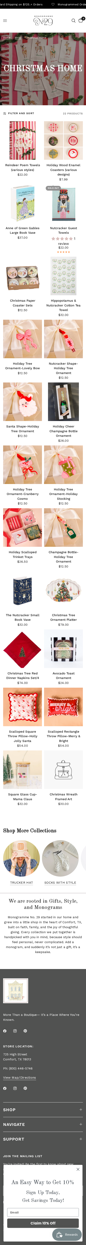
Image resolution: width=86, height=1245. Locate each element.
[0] (80, 21)
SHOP (9, 1109)
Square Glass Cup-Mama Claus (22, 796)
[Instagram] (18, 1031)
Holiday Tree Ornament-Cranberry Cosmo (23, 494)
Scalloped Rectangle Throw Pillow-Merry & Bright (63, 736)
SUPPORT (13, 1139)
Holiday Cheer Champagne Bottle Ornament (63, 431)
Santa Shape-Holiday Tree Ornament (22, 429)
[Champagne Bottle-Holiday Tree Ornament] (63, 527)
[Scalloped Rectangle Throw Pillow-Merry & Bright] (63, 707)
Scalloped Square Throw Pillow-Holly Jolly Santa (22, 736)
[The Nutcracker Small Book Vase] (22, 590)
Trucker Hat (21, 882)
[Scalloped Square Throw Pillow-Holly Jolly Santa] (22, 707)
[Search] (73, 21)
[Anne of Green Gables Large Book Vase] (22, 203)
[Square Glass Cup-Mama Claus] (22, 769)
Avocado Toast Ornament (64, 676)
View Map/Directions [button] (19, 1077)
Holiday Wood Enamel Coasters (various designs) (63, 169)
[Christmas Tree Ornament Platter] (63, 590)
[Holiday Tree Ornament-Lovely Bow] (22, 339)
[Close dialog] (78, 1169)
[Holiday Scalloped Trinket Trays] (22, 527)
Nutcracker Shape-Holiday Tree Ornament (63, 368)
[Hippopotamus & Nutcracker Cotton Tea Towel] (63, 276)
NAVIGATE (14, 1124)
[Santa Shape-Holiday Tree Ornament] (22, 401)
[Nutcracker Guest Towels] (63, 203)
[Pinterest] (28, 1031)
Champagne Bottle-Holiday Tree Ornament (63, 556)
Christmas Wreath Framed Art (63, 796)
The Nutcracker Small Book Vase (22, 617)
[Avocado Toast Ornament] (63, 648)
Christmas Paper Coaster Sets (22, 303)
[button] (63, 239)
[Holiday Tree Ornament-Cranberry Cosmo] (22, 464)
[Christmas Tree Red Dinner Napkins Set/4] (22, 648)
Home (6, 37)
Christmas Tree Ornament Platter (63, 617)
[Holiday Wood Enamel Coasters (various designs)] (63, 140)
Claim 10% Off (42, 1223)
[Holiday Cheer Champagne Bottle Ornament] (63, 401)
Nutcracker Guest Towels (63, 230)
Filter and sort (21, 113)
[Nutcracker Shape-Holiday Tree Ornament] (63, 339)
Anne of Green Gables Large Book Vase (22, 230)
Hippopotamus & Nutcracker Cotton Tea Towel (63, 305)
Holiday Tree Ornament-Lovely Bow (22, 366)
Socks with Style (60, 882)
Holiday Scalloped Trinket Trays (23, 554)
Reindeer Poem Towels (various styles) (22, 167)
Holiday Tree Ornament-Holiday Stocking (63, 494)
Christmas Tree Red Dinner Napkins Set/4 (22, 676)
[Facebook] (7, 1031)
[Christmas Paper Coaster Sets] (22, 276)
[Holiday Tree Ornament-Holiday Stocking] (63, 464)
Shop (18, 37)
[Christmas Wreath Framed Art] (63, 769)
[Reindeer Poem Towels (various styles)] (22, 140)
